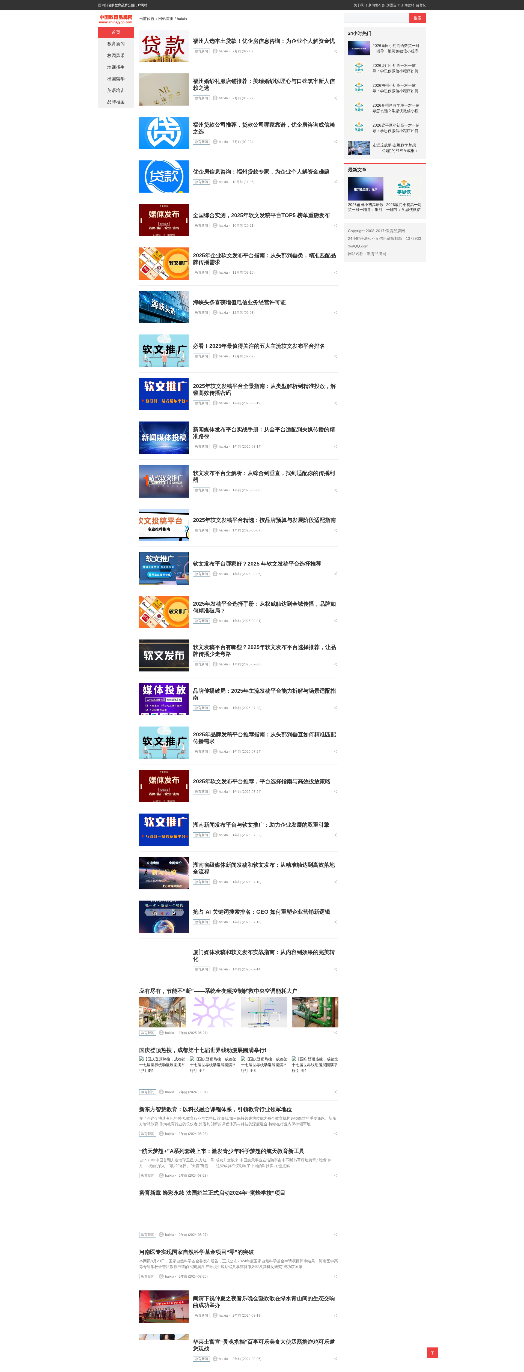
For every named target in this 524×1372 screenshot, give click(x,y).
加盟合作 (393, 5)
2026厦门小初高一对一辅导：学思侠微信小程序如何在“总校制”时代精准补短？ (395, 68)
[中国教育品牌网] (116, 18)
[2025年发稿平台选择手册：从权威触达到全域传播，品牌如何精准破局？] (164, 612)
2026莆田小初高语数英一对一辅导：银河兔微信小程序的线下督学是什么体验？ (396, 48)
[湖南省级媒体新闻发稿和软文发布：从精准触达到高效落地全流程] (164, 873)
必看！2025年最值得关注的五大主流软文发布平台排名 (259, 346)
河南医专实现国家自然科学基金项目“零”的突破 (196, 1252)
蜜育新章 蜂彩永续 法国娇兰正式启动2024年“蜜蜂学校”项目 (212, 1193)
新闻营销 (407, 5)
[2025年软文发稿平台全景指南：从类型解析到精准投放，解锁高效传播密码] (164, 394)
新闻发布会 (376, 5)
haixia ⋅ (224, 51)
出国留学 (116, 78)
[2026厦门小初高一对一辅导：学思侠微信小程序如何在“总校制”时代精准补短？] (359, 68)
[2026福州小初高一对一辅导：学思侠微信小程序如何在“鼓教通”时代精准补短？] (359, 88)
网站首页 (166, 18)
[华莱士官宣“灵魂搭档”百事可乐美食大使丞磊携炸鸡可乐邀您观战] (164, 1350)
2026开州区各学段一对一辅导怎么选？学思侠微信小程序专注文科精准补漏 (396, 108)
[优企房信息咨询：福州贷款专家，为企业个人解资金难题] (164, 176)
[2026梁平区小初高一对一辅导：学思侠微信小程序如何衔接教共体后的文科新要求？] (359, 128)
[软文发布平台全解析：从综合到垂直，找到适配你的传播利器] (164, 481)
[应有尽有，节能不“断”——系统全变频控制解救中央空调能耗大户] (162, 1012)
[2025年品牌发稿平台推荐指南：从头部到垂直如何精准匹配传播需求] (164, 743)
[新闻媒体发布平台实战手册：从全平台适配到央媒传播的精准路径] (164, 438)
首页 (116, 32)
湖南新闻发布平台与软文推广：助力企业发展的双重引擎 (261, 825)
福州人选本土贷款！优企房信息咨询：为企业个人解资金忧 (264, 41)
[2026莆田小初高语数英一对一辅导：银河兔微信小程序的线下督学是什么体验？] (359, 48)
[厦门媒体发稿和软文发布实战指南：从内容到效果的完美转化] (164, 960)
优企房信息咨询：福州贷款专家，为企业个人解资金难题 (261, 172)
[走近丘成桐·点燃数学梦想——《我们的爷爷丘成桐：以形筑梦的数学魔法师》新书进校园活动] (359, 148)
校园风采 (116, 55)
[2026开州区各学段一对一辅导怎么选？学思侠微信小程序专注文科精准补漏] (359, 108)
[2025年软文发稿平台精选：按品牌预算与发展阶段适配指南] (164, 525)
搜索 (417, 18)
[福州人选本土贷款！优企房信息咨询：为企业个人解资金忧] (164, 46)
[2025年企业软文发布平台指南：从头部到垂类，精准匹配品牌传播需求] (164, 263)
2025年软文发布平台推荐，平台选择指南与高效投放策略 (262, 781)
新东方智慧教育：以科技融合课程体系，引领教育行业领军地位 (215, 1109)
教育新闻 (201, 51)
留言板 (421, 5)
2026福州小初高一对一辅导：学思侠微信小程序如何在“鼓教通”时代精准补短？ (395, 88)
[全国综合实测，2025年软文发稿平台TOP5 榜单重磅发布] (164, 220)
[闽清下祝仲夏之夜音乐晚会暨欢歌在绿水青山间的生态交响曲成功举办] (164, 1306)
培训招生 (116, 67)
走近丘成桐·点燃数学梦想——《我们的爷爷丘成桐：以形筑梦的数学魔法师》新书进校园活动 (395, 148)
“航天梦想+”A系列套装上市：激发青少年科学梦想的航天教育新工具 (222, 1151)
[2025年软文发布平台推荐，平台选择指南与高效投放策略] (164, 786)
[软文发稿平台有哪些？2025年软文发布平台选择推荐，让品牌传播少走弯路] (164, 655)
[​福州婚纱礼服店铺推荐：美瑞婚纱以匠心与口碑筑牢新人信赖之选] (164, 89)
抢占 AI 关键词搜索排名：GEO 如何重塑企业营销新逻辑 (261, 912)
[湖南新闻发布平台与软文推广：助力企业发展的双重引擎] (164, 830)
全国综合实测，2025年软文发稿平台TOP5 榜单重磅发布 (261, 215)
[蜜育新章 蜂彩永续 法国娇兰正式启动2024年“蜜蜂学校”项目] (162, 1214)
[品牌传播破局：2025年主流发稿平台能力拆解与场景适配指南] (164, 699)
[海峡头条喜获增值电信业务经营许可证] (164, 307)
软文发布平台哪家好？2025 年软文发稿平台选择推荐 (257, 564)
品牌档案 (116, 102)
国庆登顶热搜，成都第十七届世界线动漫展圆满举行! (203, 1050)
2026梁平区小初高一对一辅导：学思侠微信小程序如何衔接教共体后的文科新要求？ (396, 128)
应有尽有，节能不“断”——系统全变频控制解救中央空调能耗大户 (218, 991)
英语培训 (116, 90)
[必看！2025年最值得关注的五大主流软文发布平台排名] (164, 350)
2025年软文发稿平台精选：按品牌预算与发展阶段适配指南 (264, 520)
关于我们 (360, 5)
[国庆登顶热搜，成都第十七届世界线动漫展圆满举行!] (162, 1071)
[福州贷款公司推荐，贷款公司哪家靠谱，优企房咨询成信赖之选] (164, 133)
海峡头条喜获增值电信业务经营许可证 (239, 302)
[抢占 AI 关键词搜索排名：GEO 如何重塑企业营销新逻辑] (164, 917)
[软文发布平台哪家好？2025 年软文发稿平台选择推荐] (164, 568)
